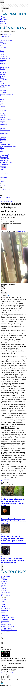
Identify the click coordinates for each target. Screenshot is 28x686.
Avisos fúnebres (4, 141)
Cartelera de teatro (5, 132)
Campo (2, 54)
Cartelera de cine (5, 130)
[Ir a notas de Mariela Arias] (14, 227)
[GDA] (5, 678)
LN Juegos (3, 110)
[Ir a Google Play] (5, 653)
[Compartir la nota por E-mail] (6, 293)
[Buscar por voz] (25, 31)
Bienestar (2, 81)
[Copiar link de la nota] (2, 290)
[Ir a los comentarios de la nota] (4, 286)
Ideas (1, 150)
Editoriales (3, 90)
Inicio (3, 17)
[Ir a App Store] (5, 656)
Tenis (1, 103)
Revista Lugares (4, 159)
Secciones (4, 19)
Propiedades (3, 56)
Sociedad (11, 201)
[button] (14, 113)
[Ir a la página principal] (14, 15)
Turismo (2, 112)
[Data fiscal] (2, 683)
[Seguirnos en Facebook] (2, 634)
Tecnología (3, 114)
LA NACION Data (4, 44)
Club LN (4, 24)
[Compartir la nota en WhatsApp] (4, 288)
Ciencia (2, 83)
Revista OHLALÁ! (4, 155)
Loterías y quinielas (5, 119)
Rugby (2, 101)
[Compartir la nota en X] (4, 293)
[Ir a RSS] (2, 648)
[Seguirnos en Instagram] (2, 643)
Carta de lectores (5, 144)
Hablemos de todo (5, 85)
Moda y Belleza (4, 123)
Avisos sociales (4, 142)
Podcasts (2, 121)
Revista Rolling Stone (6, 162)
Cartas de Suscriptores (6, 94)
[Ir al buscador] (2, 11)
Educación (3, 76)
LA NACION (4, 201)
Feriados (2, 117)
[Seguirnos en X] (2, 638)
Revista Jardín (4, 164)
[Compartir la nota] (2, 288)
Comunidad (3, 80)
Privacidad (11, 673)
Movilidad (3, 60)
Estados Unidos (4, 67)
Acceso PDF (3, 137)
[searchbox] (13, 32)
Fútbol (2, 99)
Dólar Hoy (3, 53)
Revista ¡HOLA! (4, 157)
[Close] (2, 565)
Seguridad (3, 74)
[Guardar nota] (2, 286)
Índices (2, 62)
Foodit (3, 21)
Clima (1, 42)
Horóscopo (3, 115)
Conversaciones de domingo (8, 146)
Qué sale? (2, 128)
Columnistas (3, 92)
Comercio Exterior (5, 58)
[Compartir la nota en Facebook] (2, 293)
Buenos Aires (3, 72)
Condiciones (4, 673)
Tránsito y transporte (6, 40)
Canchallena (3, 105)
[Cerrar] (25, 29)
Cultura (2, 78)
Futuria (2, 51)
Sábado (2, 148)
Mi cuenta (4, 26)
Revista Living (4, 160)
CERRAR (2, 1)
